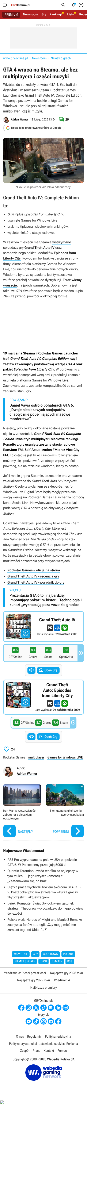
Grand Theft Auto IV (39, 248)
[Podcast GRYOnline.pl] (51, 1007)
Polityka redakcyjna (58, 1036)
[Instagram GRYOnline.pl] (29, 1007)
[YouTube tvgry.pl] (29, 1021)
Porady (68, 954)
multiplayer (36, 757)
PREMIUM (11, 14)
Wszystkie (21, 954)
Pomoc (62, 1051)
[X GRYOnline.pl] (36, 1007)
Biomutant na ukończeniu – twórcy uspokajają (65, 811)
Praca (36, 1051)
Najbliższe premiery (43, 988)
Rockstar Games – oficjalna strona (33, 570)
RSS (69, 961)
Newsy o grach (61, 58)
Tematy (57, 961)
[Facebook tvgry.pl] (58, 1021)
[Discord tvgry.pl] (51, 1021)
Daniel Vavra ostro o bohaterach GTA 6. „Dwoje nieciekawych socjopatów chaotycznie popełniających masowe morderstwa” (42, 412)
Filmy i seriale (25, 961)
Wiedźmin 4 (62, 980)
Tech (43, 961)
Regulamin (34, 1036)
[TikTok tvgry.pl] (36, 1021)
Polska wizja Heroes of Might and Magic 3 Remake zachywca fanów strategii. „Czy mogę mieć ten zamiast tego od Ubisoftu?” (44, 925)
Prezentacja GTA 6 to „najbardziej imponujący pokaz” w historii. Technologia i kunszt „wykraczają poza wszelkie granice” (46, 600)
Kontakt (49, 1051)
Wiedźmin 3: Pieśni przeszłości (25, 973)
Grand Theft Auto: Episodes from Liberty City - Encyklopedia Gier (43, 697)
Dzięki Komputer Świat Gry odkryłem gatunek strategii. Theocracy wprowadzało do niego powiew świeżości (45, 908)
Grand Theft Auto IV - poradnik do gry (35, 582)
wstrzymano (61, 242)
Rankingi (55, 14)
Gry (43, 14)
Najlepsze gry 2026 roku (66, 973)
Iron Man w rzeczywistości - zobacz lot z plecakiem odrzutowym (22, 811)
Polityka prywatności (23, 1044)
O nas (20, 1036)
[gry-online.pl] (20, 5)
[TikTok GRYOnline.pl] (43, 1007)
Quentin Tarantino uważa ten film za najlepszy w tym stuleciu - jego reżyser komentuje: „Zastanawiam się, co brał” (42, 876)
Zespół (24, 1051)
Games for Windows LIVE (65, 757)
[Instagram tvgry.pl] (43, 1021)
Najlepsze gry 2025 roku (33, 980)
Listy (70, 14)
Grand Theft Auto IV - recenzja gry (33, 576)
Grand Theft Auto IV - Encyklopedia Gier (43, 626)
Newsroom (30, 14)
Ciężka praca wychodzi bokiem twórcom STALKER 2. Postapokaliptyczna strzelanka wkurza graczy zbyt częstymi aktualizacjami (44, 892)
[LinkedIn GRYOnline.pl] (58, 1007)
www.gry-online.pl (15, 58)
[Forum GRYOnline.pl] (66, 1007)
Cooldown (50, 954)
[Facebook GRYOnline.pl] (21, 1007)
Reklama (72, 1044)
